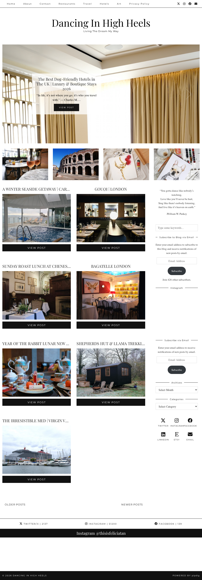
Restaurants (67, 3)
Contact (45, 3)
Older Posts (15, 504)
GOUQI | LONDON (111, 189)
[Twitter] (178, 4)
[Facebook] (190, 4)
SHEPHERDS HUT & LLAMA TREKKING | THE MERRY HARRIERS (134, 343)
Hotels (104, 3)
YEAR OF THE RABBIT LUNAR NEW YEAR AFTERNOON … (53, 343)
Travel (87, 3)
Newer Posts (132, 504)
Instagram (102, 523)
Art (119, 3)
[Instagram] (184, 4)
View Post (37, 247)
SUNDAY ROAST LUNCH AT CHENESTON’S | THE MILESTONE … (59, 266)
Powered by (186, 575)
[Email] (196, 4)
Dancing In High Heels (101, 22)
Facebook (170, 523)
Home (11, 3)
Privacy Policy (139, 3)
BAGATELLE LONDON (111, 266)
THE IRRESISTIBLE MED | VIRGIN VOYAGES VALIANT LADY (55, 420)
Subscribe (176, 271)
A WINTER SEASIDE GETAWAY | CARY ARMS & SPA (47, 189)
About (27, 3)
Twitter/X (35, 523)
